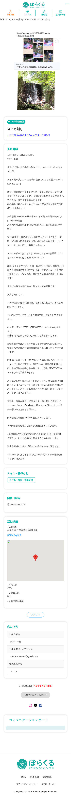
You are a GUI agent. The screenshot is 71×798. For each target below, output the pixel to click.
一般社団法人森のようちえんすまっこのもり (28, 135)
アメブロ (35, 615)
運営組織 (47, 777)
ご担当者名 (14, 634)
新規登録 (10, 15)
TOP (2, 19)
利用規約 (34, 777)
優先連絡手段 (15, 664)
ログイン (27, 15)
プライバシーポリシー (27, 784)
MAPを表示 (15, 535)
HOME (23, 777)
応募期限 (27, 686)
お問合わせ (60, 15)
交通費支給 (14, 593)
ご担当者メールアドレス (21, 649)
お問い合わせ (48, 784)
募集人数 (13, 585)
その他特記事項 (16, 601)
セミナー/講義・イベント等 (22, 19)
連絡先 (44, 15)
